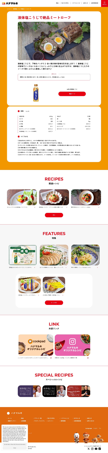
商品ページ (72, 94)
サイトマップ (29, 433)
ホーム (10, 418)
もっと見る (54, 302)
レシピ (9, 9)
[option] (22, 256)
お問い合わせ (90, 421)
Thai (100, 428)
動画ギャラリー (12, 421)
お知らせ (85, 3)
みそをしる (77, 418)
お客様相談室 (94, 3)
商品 (57, 3)
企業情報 (23, 421)
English (95, 428)
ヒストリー (51, 421)
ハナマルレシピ (76, 3)
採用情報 (63, 421)
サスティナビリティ (39, 421)
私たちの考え (65, 3)
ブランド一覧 (38, 418)
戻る (54, 215)
